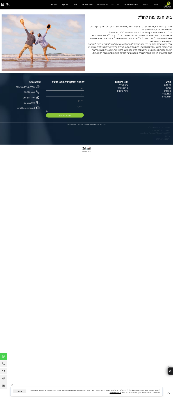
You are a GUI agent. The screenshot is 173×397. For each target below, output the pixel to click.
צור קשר (64, 4)
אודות (145, 4)
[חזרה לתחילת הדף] (168, 394)
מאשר (19, 391)
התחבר (54, 4)
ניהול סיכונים (87, 4)
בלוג (75, 4)
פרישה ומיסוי (102, 4)
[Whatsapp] (3, 357)
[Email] (3, 371)
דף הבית (156, 4)
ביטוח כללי (116, 4)
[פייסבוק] (2, 4)
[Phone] (7, 4)
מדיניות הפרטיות (115, 392)
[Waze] (3, 379)
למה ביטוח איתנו (131, 4)
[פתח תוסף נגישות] (170, 371)
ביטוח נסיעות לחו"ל (155, 17)
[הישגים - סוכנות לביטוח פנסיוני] (167, 4)
